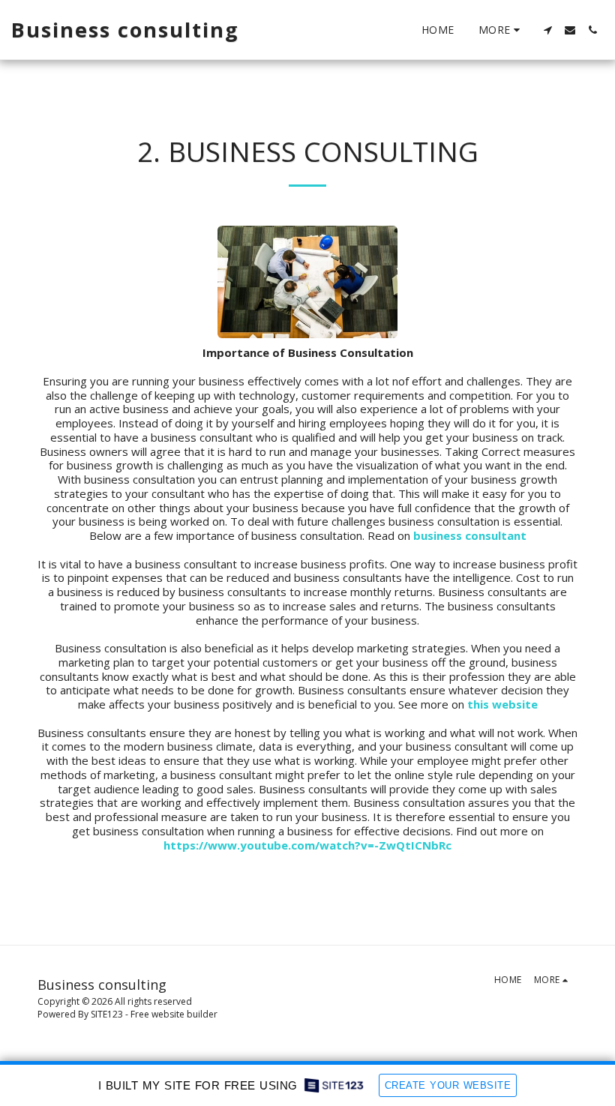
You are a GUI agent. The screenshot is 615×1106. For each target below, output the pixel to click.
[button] (547, 30)
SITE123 (107, 1014)
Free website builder (174, 1014)
